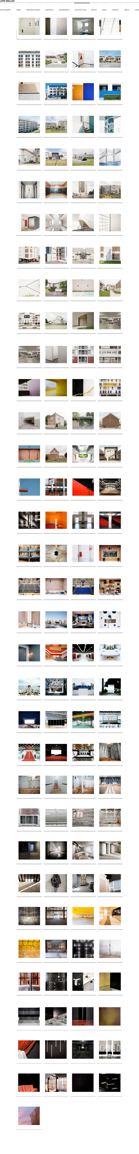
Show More (69, 344)
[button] (29, 32)
